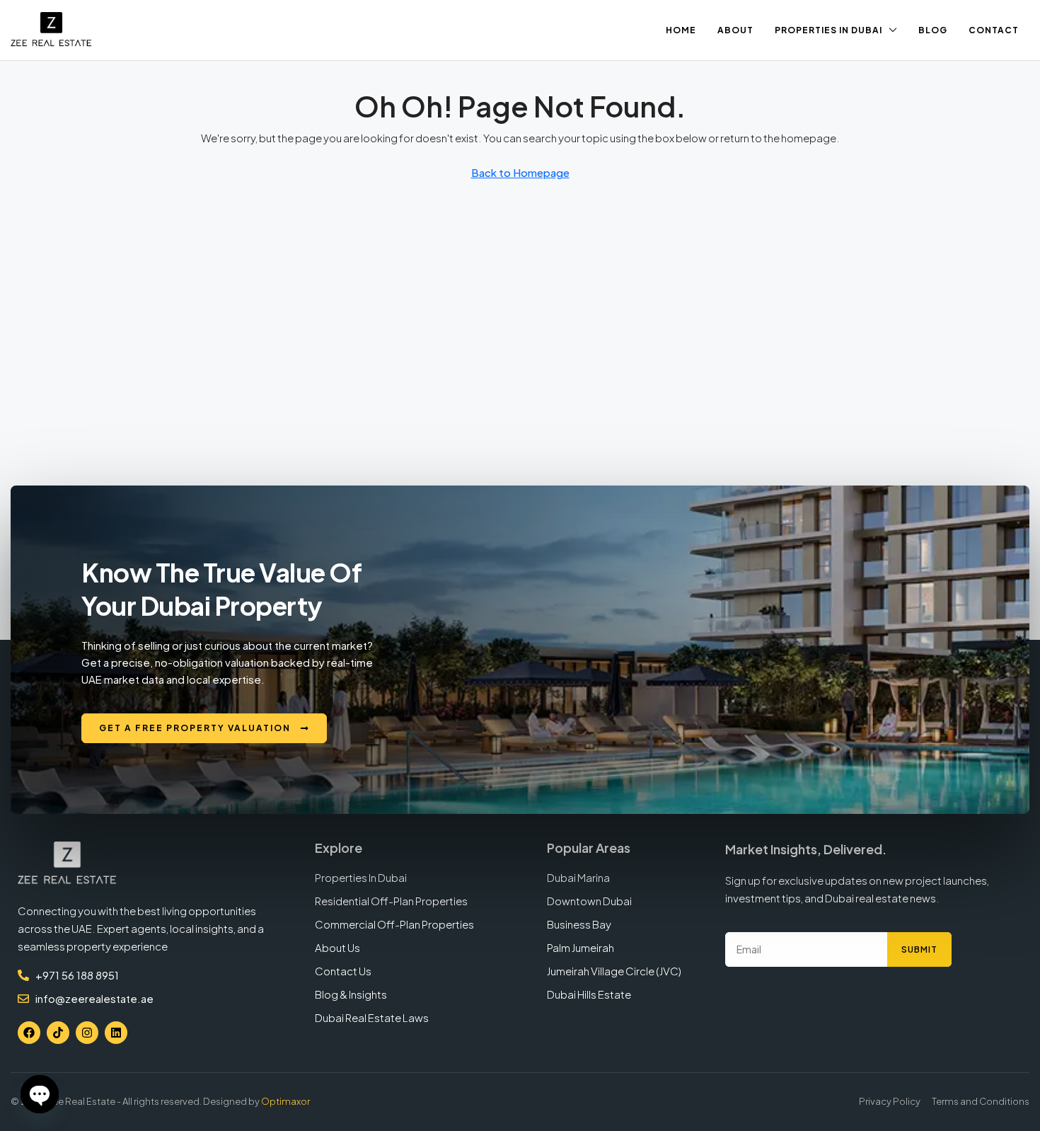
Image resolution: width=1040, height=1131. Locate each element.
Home (681, 30)
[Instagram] (87, 1032)
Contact (994, 30)
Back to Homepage (520, 172)
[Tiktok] (58, 1032)
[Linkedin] (116, 1032)
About (735, 30)
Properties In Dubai (828, 30)
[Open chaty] (40, 1094)
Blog (932, 30)
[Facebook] (29, 1032)
